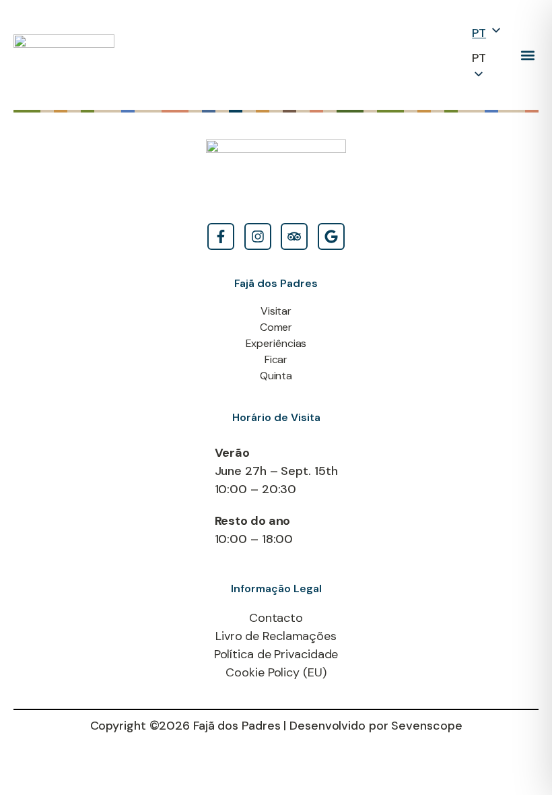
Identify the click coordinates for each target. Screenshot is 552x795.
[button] (527, 55)
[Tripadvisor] (294, 236)
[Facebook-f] (220, 236)
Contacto (276, 618)
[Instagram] (257, 236)
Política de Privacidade (276, 654)
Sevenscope (426, 726)
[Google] (331, 236)
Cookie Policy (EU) (276, 672)
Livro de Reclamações (276, 636)
